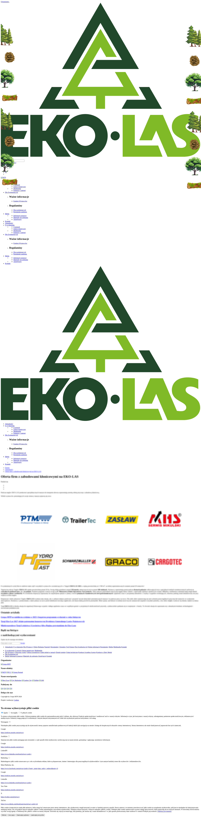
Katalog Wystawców (20, 243)
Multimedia (17, 231)
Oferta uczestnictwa (33, 652)
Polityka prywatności (164, 811)
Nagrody (47, 647)
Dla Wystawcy (28, 647)
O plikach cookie (26, 713)
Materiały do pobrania (20, 217)
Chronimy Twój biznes (66, 647)
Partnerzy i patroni (19, 232)
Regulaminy (55, 647)
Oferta (35, 647)
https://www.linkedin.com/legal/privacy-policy (16, 754)
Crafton (16, 700)
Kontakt (7, 221)
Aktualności (9, 223)
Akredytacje (17, 219)
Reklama (41, 647)
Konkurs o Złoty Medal (104, 652)
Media (7, 214)
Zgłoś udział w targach (47, 652)
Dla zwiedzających (19, 210)
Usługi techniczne (72, 652)
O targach (16, 227)
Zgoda (5, 713)
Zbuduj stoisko (61, 652)
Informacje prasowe (19, 216)
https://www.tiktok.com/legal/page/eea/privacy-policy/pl (19, 804)
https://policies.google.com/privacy (12, 732)
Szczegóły (14, 713)
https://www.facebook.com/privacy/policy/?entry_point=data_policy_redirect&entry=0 (29, 768)
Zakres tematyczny (19, 229)
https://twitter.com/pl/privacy (10, 797)
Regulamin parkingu (20, 212)
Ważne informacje (94, 647)
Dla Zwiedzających (11, 234)
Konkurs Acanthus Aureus (87, 652)
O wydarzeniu (9, 225)
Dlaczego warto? (20, 652)
